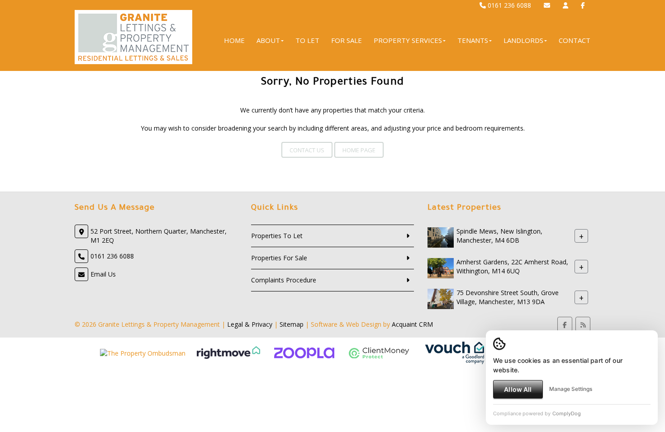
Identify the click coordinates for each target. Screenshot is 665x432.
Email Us (103, 274)
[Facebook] (583, 5)
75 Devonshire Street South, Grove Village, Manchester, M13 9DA (507, 297)
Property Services (408, 40)
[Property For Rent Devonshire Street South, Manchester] (441, 298)
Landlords (523, 40)
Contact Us (307, 150)
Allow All (518, 389)
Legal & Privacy (249, 324)
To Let (307, 40)
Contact (574, 40)
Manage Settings (570, 388)
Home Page (358, 150)
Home (234, 40)
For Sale (346, 40)
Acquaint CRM (412, 324)
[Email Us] (547, 5)
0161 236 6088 (508, 5)
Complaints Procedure (283, 280)
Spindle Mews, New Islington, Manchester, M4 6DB (499, 235)
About (268, 40)
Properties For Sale (279, 258)
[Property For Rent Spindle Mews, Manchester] (441, 236)
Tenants (472, 40)
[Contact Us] (565, 5)
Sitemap (292, 324)
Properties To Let (277, 235)
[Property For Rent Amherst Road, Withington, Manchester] (441, 267)
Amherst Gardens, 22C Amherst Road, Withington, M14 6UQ (512, 266)
